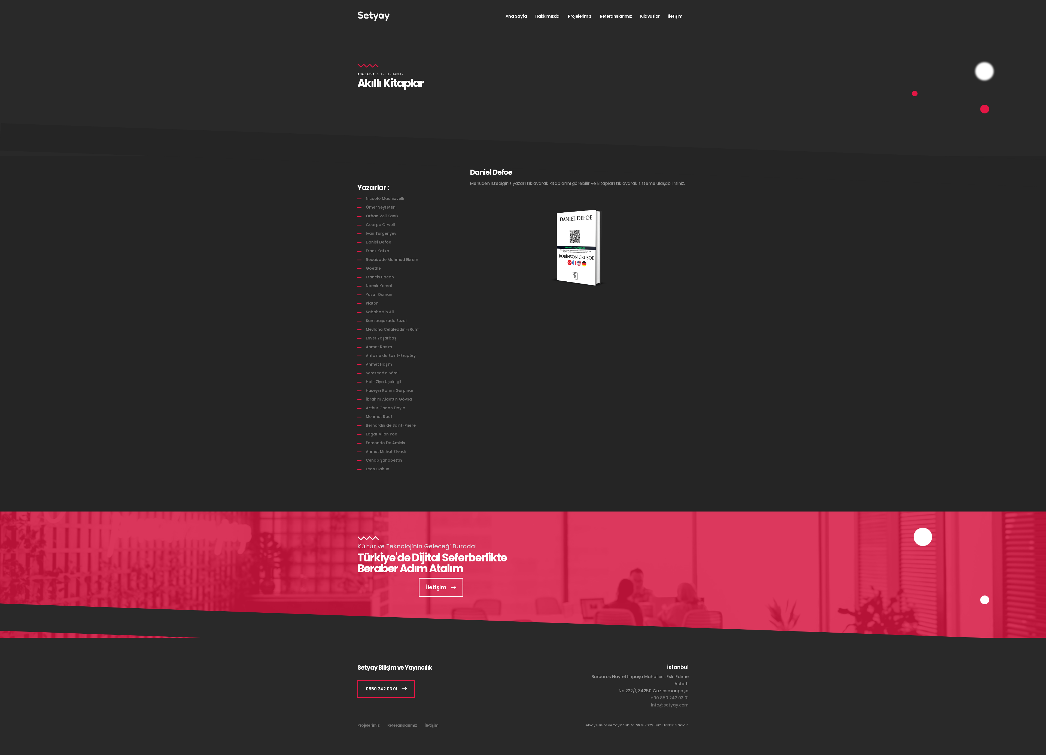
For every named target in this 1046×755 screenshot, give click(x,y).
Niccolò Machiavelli (385, 198)
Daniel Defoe (378, 242)
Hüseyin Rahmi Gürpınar (389, 390)
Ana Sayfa (516, 16)
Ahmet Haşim (379, 364)
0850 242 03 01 (381, 689)
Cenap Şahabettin (384, 460)
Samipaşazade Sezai (386, 320)
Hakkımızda (547, 16)
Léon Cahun (377, 469)
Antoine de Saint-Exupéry (391, 355)
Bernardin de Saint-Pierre (391, 425)
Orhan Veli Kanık (382, 216)
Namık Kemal (379, 285)
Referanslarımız (616, 16)
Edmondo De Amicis (385, 443)
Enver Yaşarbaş (381, 338)
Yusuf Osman (379, 294)
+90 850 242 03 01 (669, 698)
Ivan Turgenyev (381, 233)
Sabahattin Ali (380, 312)
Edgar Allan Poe (381, 434)
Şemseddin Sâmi (382, 373)
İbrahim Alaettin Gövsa (389, 399)
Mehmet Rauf (379, 416)
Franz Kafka (377, 251)
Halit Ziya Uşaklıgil (383, 381)
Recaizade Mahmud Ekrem (392, 259)
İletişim (675, 16)
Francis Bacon (380, 277)
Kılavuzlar (650, 16)
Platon (372, 303)
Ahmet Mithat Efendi (386, 451)
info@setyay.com (670, 705)
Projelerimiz (579, 16)
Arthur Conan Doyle (385, 408)
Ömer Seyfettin (381, 207)
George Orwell (380, 224)
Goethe (373, 268)
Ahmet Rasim (379, 347)
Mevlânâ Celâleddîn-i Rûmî (392, 329)
